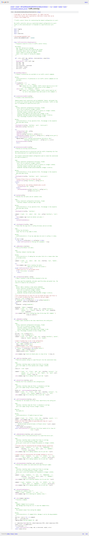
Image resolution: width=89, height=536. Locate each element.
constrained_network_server (18, 8)
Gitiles (8, 533)
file (39, 12)
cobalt (12, 7)
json (86, 533)
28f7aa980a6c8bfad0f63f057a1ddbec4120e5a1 (34, 7)
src (51, 7)
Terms (16, 533)
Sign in (86, 2)
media (60, 7)
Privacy (12, 533)
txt (83, 533)
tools (64, 7)
